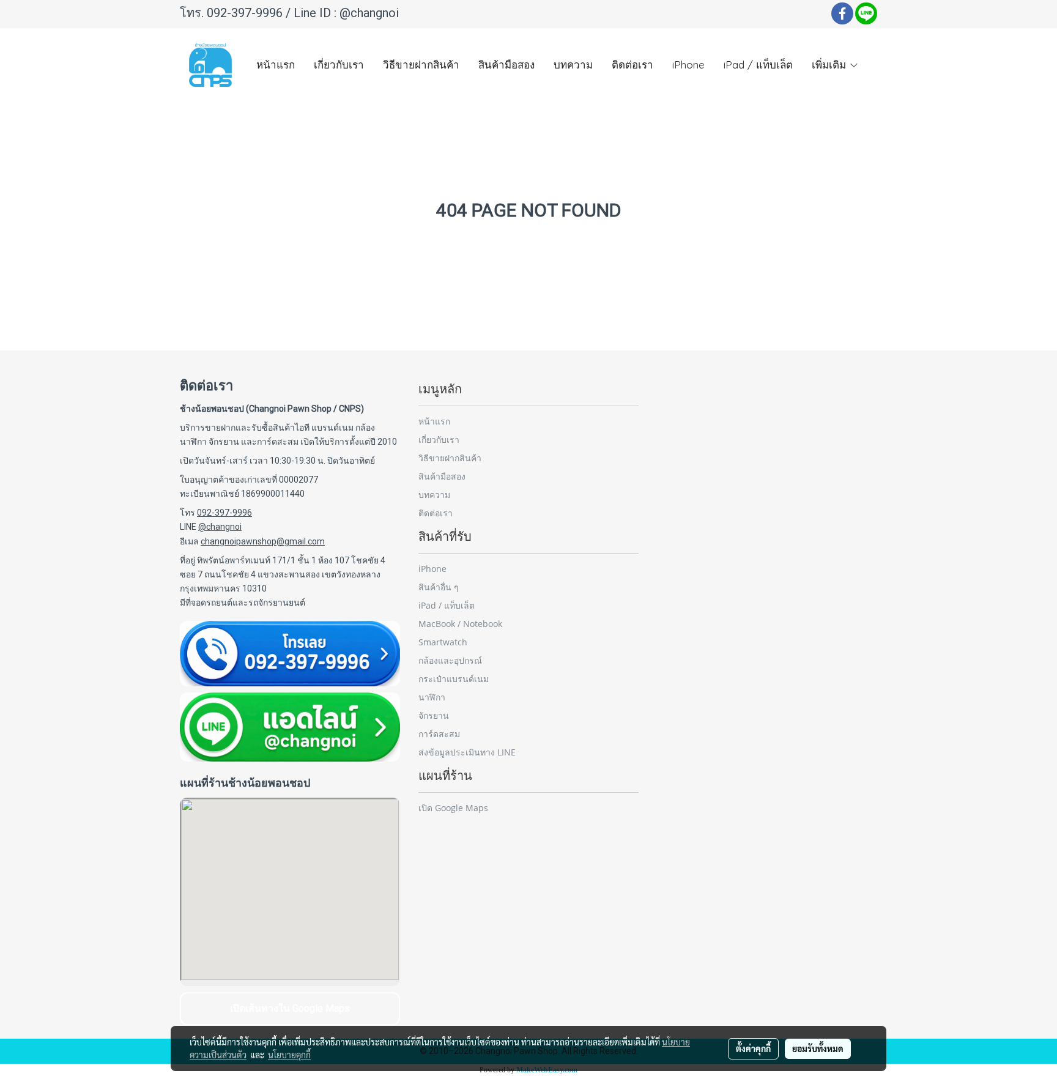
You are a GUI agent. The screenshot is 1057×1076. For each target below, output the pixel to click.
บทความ (573, 64)
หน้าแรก (275, 64)
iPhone (688, 64)
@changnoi (369, 13)
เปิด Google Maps (453, 808)
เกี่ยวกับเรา (339, 64)
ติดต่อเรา (632, 64)
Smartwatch (442, 642)
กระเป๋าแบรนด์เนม (453, 679)
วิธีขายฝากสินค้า (421, 64)
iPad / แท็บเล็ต (758, 64)
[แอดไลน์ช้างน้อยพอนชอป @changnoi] (290, 727)
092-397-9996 (245, 13)
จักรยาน (433, 715)
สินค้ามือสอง (506, 64)
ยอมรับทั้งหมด (818, 1048)
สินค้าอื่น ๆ (438, 587)
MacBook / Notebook (460, 623)
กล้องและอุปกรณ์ (450, 660)
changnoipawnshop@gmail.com (263, 541)
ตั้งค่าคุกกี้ (753, 1048)
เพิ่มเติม (830, 64)
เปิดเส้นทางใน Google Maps (290, 1008)
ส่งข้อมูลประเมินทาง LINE (467, 752)
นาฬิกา (431, 697)
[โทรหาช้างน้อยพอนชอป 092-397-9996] (290, 653)
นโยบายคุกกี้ (289, 1054)
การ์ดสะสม (439, 734)
